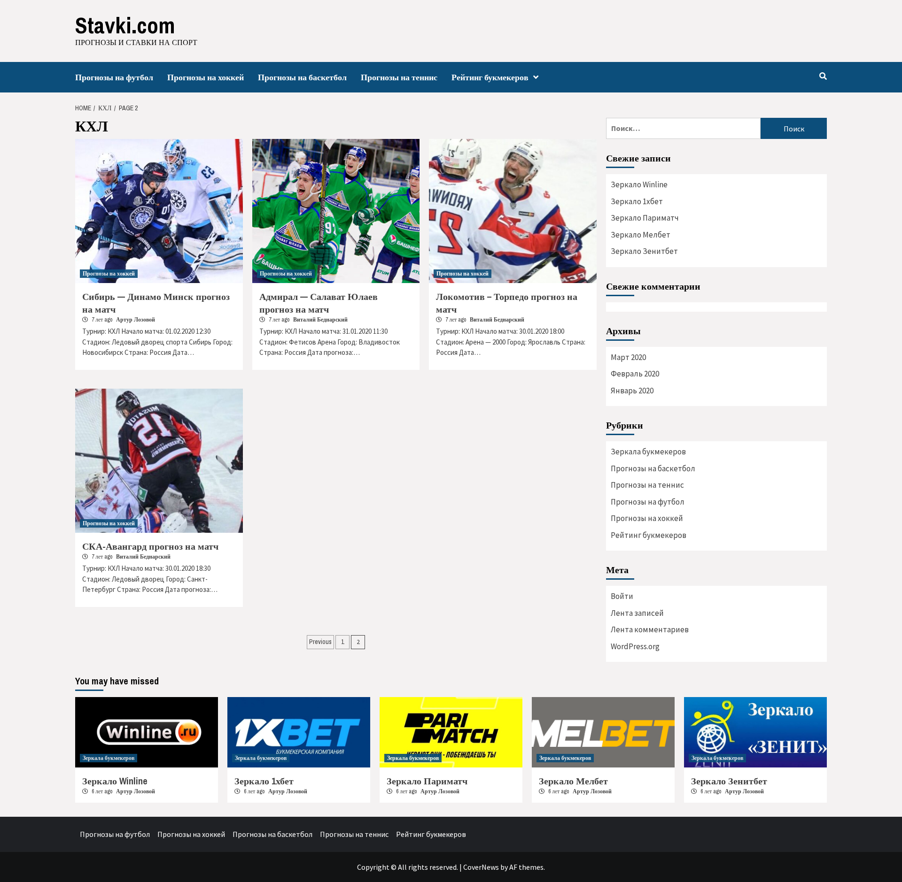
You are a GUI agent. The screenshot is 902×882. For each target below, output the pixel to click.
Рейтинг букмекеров (490, 77)
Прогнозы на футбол (114, 77)
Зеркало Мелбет (640, 235)
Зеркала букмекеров (648, 451)
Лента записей (637, 613)
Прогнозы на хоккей (205, 77)
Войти (622, 596)
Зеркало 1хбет (637, 201)
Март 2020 (628, 357)
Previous (320, 641)
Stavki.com (125, 25)
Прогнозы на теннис (399, 77)
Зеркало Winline (639, 184)
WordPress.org (635, 646)
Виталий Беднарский (320, 319)
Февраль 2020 (635, 373)
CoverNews (481, 867)
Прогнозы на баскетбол (302, 77)
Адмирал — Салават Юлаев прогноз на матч (318, 302)
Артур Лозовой (135, 319)
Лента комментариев (650, 629)
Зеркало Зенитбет (644, 251)
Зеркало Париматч (645, 218)
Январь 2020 (632, 390)
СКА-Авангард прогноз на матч (150, 546)
